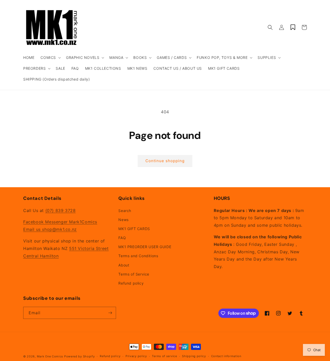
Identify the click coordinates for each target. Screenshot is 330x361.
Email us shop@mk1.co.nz (50, 229)
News (123, 219)
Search (124, 210)
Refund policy (131, 283)
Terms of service (164, 356)
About (123, 265)
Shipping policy (194, 356)
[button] (50, 57)
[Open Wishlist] (293, 27)
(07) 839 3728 (60, 210)
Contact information (226, 356)
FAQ (122, 238)
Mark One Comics (50, 356)
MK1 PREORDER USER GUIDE (144, 247)
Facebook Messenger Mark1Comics (60, 221)
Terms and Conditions (138, 256)
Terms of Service (133, 274)
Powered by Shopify (79, 356)
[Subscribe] (110, 313)
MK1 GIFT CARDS (134, 228)
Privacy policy (136, 356)
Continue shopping (165, 160)
